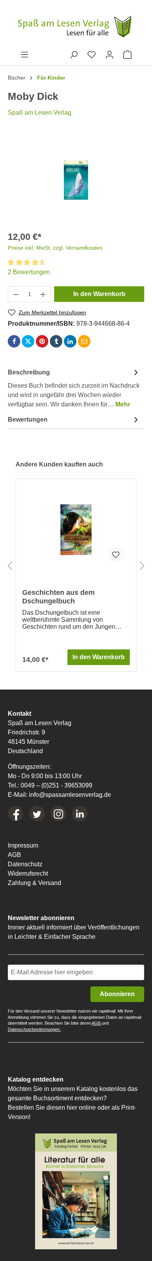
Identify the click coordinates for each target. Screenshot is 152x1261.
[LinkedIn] (80, 813)
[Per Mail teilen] (84, 341)
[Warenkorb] (127, 54)
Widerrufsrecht (28, 873)
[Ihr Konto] (109, 54)
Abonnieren (117, 994)
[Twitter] (37, 813)
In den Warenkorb (99, 294)
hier (72, 1107)
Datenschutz (25, 864)
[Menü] (25, 54)
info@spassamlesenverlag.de (70, 794)
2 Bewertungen (29, 272)
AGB (14, 854)
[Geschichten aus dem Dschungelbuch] (76, 530)
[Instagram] (58, 813)
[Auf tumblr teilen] (56, 341)
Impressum (23, 845)
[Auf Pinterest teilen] (42, 341)
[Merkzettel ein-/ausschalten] (116, 554)
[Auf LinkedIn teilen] (70, 341)
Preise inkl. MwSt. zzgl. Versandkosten (55, 248)
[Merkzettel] (92, 54)
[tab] (74, 387)
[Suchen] (74, 54)
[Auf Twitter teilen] (28, 341)
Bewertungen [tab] (28, 419)
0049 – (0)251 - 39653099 (56, 785)
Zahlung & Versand (34, 883)
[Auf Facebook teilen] (14, 341)
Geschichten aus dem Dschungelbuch (58, 597)
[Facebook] (15, 813)
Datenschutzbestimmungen (34, 1029)
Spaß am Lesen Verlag (39, 112)
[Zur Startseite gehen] (76, 25)
